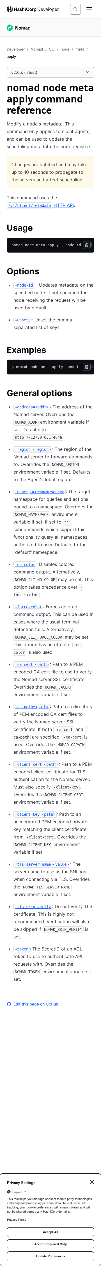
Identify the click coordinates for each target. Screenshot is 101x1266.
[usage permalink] (38, 228)
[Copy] (87, 245)
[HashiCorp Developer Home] (33, 9)
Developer (16, 49)
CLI (52, 49)
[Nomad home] (18, 28)
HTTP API (41, 205)
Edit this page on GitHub (35, 1004)
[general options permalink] (77, 393)
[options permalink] (45, 272)
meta (79, 49)
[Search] (75, 9)
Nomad (37, 49)
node (65, 49)
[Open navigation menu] (89, 9)
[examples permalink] (52, 350)
